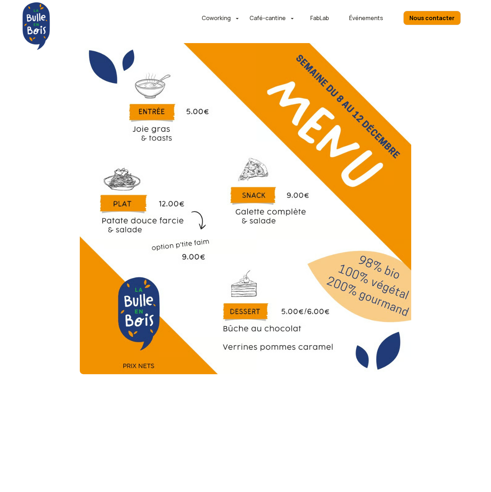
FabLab (319, 18)
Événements (366, 18)
